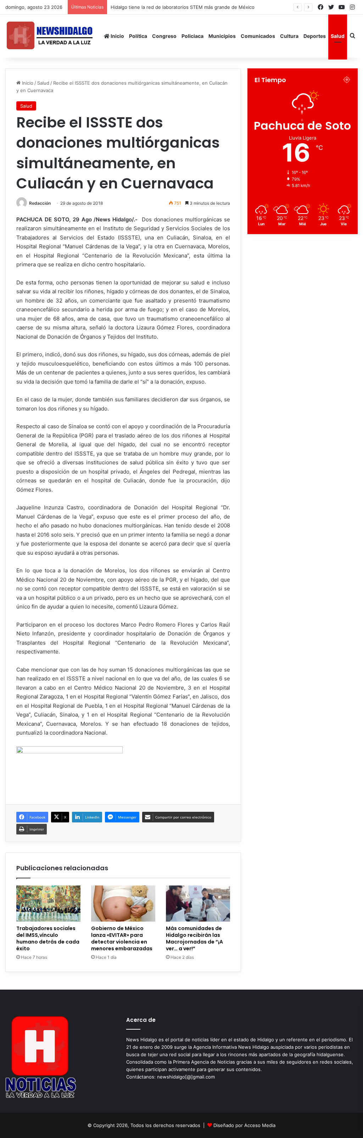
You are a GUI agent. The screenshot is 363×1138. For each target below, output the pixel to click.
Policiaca (192, 36)
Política (138, 36)
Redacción (40, 203)
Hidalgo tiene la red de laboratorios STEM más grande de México (187, 7)
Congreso (164, 36)
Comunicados (258, 36)
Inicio (117, 36)
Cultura (289, 36)
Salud (338, 36)
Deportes (314, 36)
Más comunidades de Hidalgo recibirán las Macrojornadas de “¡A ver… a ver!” (194, 938)
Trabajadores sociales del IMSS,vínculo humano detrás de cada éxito (47, 938)
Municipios (222, 36)
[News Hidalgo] (49, 36)
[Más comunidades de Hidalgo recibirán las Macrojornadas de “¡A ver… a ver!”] (198, 903)
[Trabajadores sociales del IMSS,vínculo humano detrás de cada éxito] (48, 903)
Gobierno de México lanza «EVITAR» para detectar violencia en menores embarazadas (121, 938)
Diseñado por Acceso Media (244, 1125)
